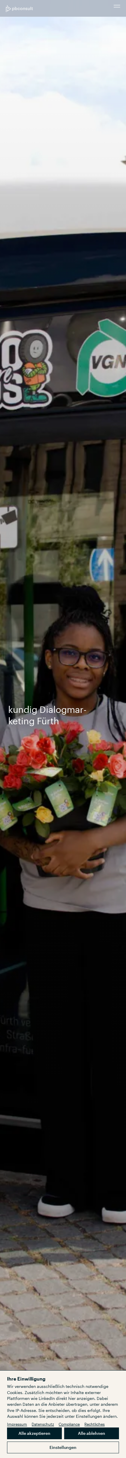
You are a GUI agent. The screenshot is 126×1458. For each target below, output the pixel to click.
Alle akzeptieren (34, 1433)
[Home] (19, 9)
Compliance (69, 1424)
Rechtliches (94, 1424)
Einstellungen (63, 1447)
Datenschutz (43, 1424)
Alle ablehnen (91, 1433)
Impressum (17, 1424)
